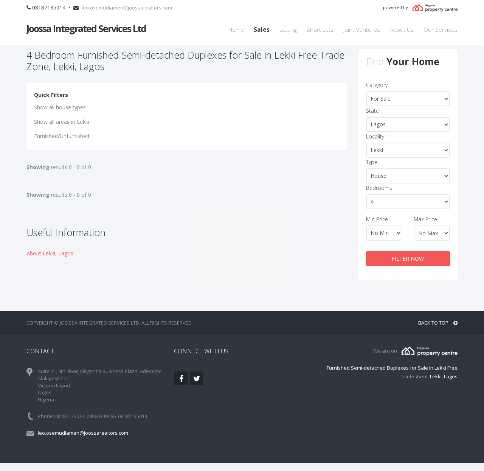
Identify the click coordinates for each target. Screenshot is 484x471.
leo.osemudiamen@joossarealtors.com (127, 7)
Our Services (441, 30)
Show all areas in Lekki (61, 121)
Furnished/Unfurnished (61, 136)
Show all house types (60, 107)
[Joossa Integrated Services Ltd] (430, 350)
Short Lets (320, 30)
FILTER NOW (408, 258)
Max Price (425, 219)
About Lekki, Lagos (49, 253)
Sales (262, 30)
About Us (402, 30)
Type (371, 162)
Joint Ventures (361, 30)
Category (377, 85)
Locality (375, 136)
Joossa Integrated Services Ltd (86, 28)
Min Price (377, 219)
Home (236, 30)
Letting (288, 30)
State (372, 110)
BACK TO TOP (434, 322)
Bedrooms (379, 187)
